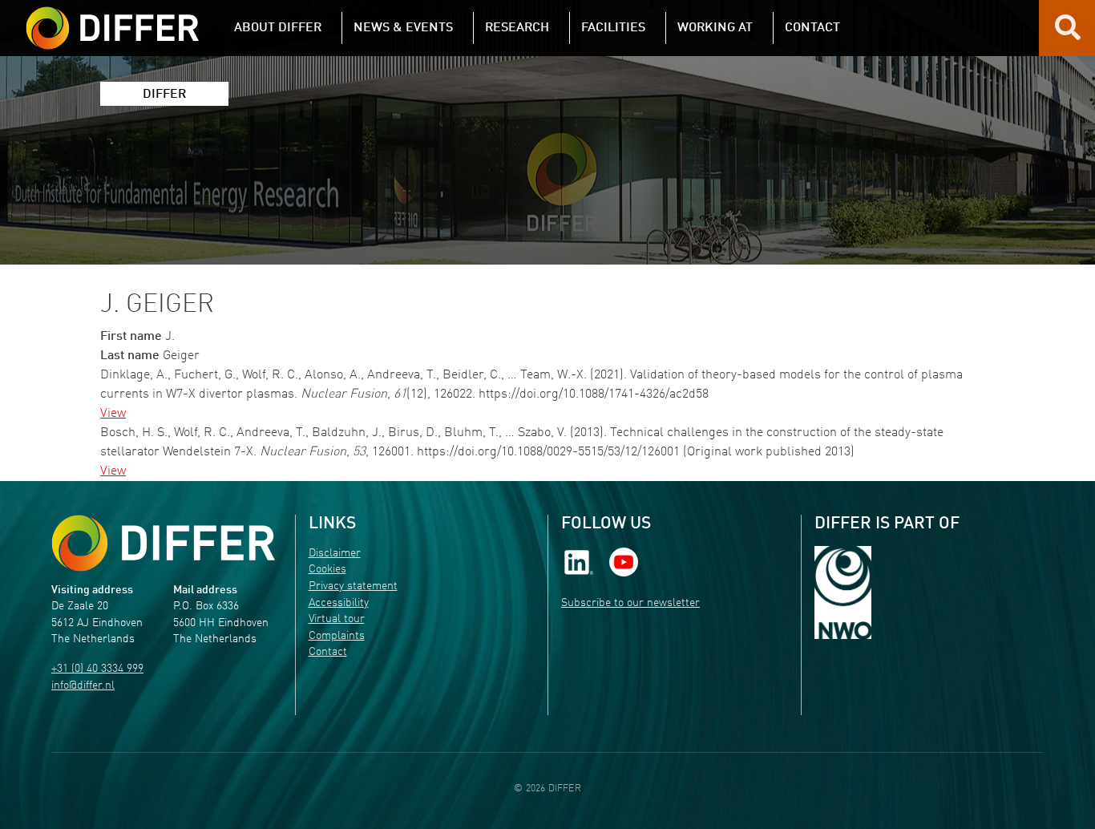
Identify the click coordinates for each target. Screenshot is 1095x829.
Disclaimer (335, 553)
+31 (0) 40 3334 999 (97, 669)
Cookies (327, 569)
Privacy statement (353, 586)
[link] (578, 561)
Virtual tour (337, 619)
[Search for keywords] (1068, 33)
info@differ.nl (83, 686)
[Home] (163, 543)
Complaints (337, 636)
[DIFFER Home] (112, 18)
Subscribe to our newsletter (630, 603)
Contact (328, 652)
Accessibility (339, 603)
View (113, 413)
